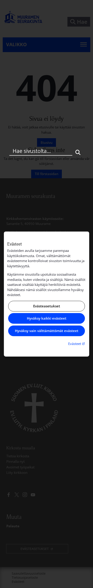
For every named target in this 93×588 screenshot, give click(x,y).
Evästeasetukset (46, 306)
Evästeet (77, 343)
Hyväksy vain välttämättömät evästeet (46, 330)
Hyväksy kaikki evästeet (46, 318)
